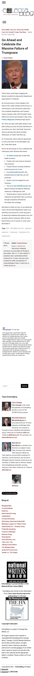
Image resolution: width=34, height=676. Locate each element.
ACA (7, 228)
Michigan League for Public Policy (14, 524)
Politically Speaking (9, 529)
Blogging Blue (7, 506)
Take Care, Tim (7, 542)
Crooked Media (7, 508)
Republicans (6, 236)
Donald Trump (14, 32)
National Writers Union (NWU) (12, 586)
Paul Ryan (22, 32)
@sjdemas (12, 265)
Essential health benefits (15, 172)
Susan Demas (8, 58)
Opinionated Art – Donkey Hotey (13, 526)
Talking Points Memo (9, 545)
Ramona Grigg (7, 534)
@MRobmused (14, 435)
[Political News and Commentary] (18, 12)
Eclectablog (19, 667)
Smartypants (6, 537)
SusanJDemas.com (8, 539)
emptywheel (6, 516)
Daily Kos (5, 511)
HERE (25, 433)
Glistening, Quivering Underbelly (13, 521)
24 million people (13, 156)
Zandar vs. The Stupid (9, 552)
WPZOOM (13, 672)
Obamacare (14, 232)
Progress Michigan (8, 532)
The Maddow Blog (8, 547)
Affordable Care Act (9, 30)
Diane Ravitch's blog (9, 513)
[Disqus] (17, 298)
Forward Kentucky (8, 519)
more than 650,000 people (18, 186)
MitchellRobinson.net (9, 437)
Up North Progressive (9, 550)
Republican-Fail (24, 232)
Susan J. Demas (17, 246)
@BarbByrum (6, 470)
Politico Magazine (8, 119)
